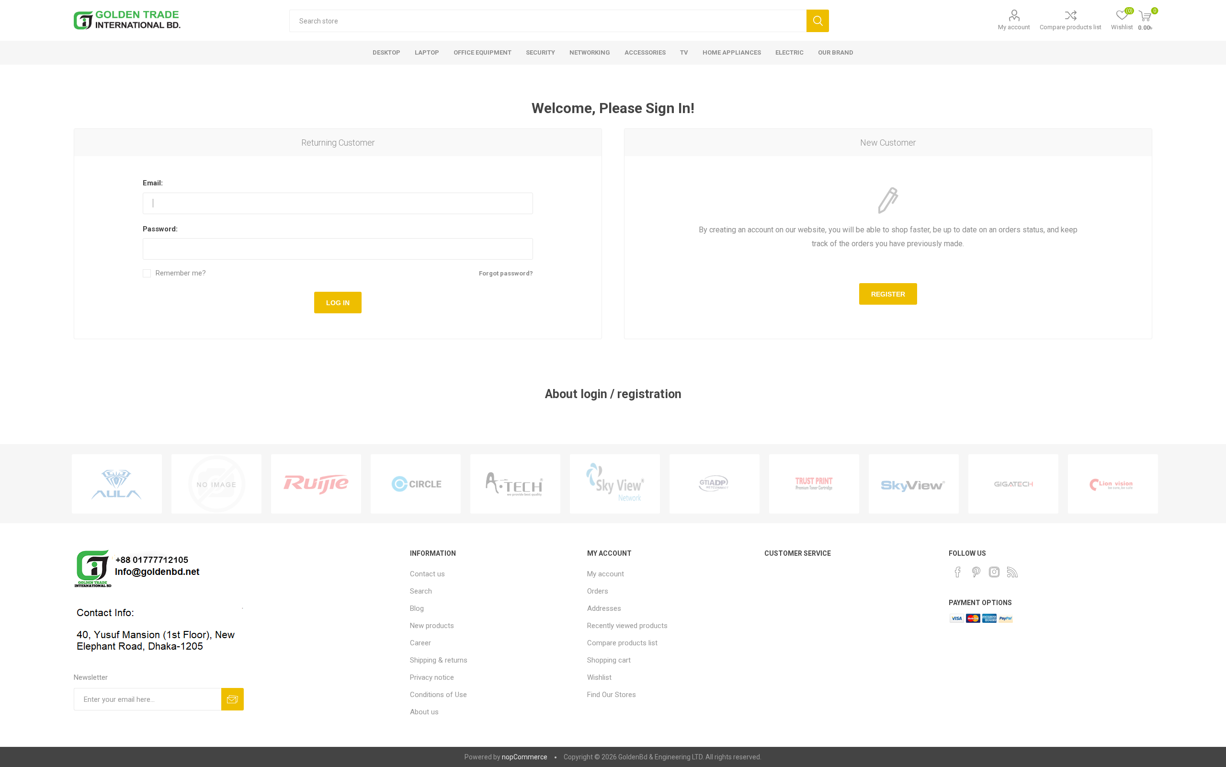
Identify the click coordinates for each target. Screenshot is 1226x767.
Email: (153, 183)
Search (817, 21)
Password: (160, 229)
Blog (417, 608)
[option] (117, 484)
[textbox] (547, 21)
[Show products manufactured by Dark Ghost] (216, 484)
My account (1014, 27)
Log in (338, 303)
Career (420, 643)
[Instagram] (994, 572)
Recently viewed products (627, 625)
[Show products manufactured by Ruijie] (316, 484)
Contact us (427, 574)
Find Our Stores (611, 694)
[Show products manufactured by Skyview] (914, 484)
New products (432, 625)
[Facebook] (957, 572)
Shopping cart (609, 660)
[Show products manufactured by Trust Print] (814, 484)
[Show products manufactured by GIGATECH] (1013, 484)
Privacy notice (432, 677)
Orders (597, 591)
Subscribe (232, 699)
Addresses (604, 608)
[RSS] (1012, 572)
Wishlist (599, 677)
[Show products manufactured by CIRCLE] (416, 484)
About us (424, 712)
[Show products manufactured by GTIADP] (715, 484)
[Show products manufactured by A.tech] (515, 484)
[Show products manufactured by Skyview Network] (615, 484)
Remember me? (181, 273)
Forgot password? (506, 273)
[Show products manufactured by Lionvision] (1113, 484)
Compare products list (1070, 27)
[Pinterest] (976, 572)
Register (888, 294)
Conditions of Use (438, 694)
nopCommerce (524, 757)
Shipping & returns (438, 660)
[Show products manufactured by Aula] (117, 484)
